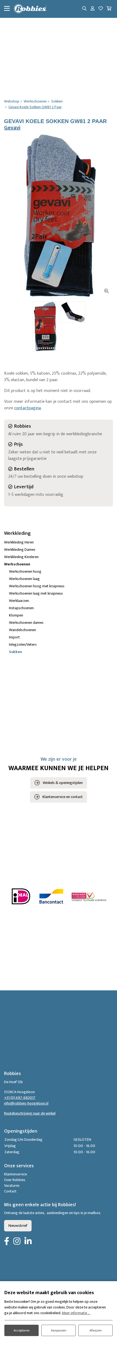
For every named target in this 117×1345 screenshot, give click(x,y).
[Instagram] (16, 1241)
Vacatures (12, 1185)
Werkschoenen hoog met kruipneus (36, 586)
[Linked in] (28, 1241)
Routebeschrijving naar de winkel (30, 1113)
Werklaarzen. (19, 601)
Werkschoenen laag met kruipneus (36, 593)
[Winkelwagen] (109, 9)
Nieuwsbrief (17, 1225)
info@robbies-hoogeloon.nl (26, 1103)
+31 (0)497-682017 (19, 1098)
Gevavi (12, 127)
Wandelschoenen (22, 630)
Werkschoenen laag (24, 579)
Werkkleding (17, 533)
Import (14, 637)
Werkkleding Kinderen (21, 557)
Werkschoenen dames (26, 622)
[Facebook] (6, 1241)
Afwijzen (96, 1330)
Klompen (16, 615)
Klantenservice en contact (62, 797)
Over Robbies (14, 1180)
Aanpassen (58, 1330)
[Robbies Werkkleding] (30, 9)
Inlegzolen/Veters (23, 644)
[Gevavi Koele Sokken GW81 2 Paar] (58, 215)
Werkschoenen (17, 564)
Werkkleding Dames (19, 549)
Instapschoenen (21, 608)
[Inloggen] (92, 9)
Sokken (15, 652)
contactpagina (27, 408)
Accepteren (22, 1330)
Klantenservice (15, 1174)
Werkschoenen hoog (25, 571)
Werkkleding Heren (19, 542)
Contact (10, 1191)
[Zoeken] (84, 9)
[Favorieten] (101, 9)
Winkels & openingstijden (63, 783)
